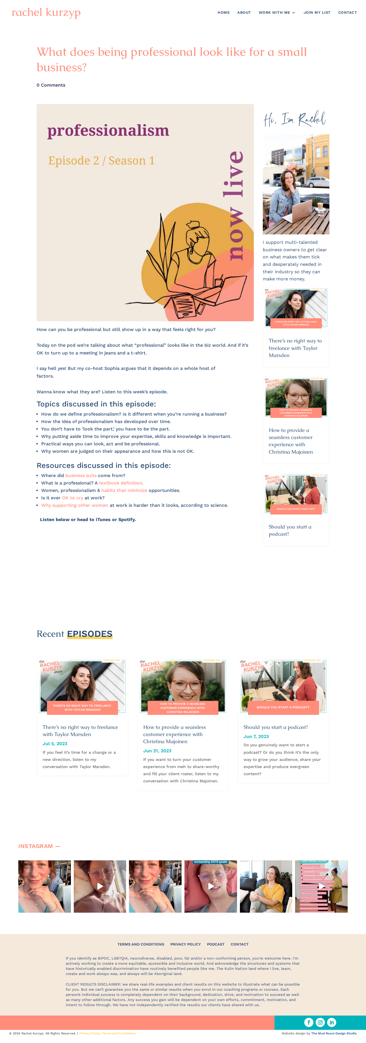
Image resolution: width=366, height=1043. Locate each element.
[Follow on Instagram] (320, 1022)
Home (224, 13)
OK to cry (72, 497)
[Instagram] (65, 907)
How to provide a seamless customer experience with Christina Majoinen (174, 734)
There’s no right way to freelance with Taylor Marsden (295, 347)
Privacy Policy (185, 944)
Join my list (317, 13)
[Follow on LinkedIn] (331, 1022)
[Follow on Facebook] (308, 1022)
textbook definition (120, 483)
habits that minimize (124, 490)
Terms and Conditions (141, 944)
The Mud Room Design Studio (334, 1033)
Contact (347, 13)
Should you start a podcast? (276, 727)
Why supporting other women (74, 505)
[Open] (44, 886)
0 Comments (51, 85)
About (244, 13)
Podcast (215, 944)
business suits (81, 475)
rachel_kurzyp (44, 865)
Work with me (274, 13)
